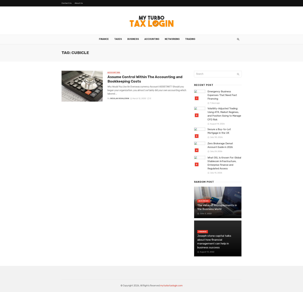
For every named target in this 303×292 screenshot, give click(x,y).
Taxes (118, 39)
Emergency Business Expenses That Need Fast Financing (222, 95)
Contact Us (67, 3)
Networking (172, 39)
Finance (104, 39)
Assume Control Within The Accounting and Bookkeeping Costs (144, 79)
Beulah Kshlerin (119, 98)
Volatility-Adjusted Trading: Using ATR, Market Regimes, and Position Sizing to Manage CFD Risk (224, 114)
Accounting (151, 39)
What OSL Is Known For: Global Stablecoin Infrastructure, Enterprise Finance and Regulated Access (224, 163)
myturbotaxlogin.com (171, 285)
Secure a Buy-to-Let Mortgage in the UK (219, 131)
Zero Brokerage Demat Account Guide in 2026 (220, 145)
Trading (190, 39)
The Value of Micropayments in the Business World (217, 207)
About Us (79, 3)
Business (133, 39)
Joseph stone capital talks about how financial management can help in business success (214, 241)
